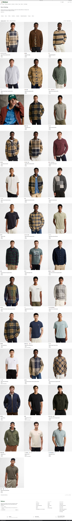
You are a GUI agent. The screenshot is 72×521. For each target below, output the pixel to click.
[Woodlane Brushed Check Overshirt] (46, 168)
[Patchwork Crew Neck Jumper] (70, 168)
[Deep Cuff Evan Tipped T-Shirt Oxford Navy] (36, 327)
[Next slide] (23, 37)
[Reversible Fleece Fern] (12, 436)
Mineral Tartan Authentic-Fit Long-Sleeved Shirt (55, 272)
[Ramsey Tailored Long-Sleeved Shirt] (70, 59)
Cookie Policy (61, 504)
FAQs (48, 506)
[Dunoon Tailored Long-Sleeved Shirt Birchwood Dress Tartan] (12, 37)
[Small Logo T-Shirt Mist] (36, 436)
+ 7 (55, 89)
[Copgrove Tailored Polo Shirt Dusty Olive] (60, 110)
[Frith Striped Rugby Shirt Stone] (60, 37)
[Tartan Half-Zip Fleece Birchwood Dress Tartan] (12, 327)
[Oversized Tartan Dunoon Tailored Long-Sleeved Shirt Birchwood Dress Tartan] (36, 364)
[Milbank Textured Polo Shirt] (22, 350)
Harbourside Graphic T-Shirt (28, 272)
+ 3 (31, 343)
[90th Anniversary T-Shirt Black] (36, 400)
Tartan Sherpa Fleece (27, 127)
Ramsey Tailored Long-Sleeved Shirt (53, 91)
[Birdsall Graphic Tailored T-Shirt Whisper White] (36, 291)
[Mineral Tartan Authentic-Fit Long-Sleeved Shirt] (70, 241)
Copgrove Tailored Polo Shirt (52, 127)
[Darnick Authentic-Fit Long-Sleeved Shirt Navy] (12, 255)
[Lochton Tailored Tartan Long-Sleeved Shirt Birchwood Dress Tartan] (60, 364)
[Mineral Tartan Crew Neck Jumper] (70, 277)
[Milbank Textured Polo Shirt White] (12, 364)
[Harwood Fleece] (22, 386)
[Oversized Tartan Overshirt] (22, 132)
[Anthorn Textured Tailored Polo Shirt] (22, 168)
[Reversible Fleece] (22, 422)
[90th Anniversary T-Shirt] (46, 386)
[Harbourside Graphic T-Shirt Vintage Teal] (36, 255)
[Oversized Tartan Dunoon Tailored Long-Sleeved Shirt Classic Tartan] (12, 291)
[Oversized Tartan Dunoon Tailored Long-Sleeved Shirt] (22, 277)
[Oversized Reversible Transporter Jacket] (70, 386)
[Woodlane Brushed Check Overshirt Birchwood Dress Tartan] (36, 182)
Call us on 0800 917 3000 (61, 516)
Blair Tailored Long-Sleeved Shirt (29, 91)
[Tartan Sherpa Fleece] (46, 96)
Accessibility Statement (63, 505)
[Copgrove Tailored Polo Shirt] (70, 96)
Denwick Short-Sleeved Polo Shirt (53, 236)
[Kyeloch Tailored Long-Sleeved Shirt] (46, 205)
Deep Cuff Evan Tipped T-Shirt (29, 345)
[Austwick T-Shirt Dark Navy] (12, 218)
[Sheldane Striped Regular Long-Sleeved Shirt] (22, 59)
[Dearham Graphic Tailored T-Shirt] (70, 313)
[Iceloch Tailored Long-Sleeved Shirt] (46, 132)
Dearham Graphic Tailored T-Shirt (53, 345)
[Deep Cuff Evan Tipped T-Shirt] (46, 313)
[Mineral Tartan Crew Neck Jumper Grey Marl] (60, 291)
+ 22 (31, 452)
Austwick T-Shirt (3, 236)
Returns (49, 504)
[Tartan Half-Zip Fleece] (22, 313)
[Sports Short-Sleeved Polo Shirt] (22, 459)
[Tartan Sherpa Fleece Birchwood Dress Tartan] (36, 110)
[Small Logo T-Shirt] (46, 422)
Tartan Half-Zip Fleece (4, 345)
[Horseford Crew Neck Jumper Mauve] (60, 146)
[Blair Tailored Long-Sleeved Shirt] (46, 59)
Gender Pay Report (62, 510)
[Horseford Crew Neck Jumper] (70, 132)
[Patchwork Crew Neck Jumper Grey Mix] (60, 182)
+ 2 (55, 162)
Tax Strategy (61, 511)
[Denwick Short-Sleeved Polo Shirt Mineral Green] (60, 218)
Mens (2, 506)
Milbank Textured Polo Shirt (4, 381)
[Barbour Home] (4, 2)
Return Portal (49, 505)
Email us (10, 516)
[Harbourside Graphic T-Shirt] (46, 241)
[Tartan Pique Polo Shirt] (70, 422)
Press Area (37, 504)
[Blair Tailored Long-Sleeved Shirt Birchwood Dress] (36, 73)
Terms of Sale (61, 506)
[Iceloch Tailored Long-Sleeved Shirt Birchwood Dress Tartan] (36, 146)
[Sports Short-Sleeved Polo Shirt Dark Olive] (12, 473)
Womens (5, 506)
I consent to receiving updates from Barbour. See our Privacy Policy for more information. (9, 508)
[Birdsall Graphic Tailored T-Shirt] (46, 277)
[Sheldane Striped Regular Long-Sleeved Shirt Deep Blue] (12, 73)
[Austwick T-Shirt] (22, 205)
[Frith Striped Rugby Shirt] (70, 23)
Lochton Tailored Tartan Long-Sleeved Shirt (54, 381)
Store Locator (70, 0)
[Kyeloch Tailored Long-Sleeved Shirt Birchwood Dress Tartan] (36, 218)
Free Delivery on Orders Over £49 (36, 0)
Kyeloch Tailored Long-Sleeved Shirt (29, 236)
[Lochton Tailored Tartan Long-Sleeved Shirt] (70, 350)
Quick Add (36, 123)
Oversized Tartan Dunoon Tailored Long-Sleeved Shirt (32, 381)
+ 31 (55, 452)
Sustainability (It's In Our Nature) (40, 509)
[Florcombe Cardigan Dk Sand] (36, 37)
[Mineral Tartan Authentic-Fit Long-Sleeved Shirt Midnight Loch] (60, 255)
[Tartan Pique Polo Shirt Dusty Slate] (60, 436)
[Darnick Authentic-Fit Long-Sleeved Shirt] (22, 241)
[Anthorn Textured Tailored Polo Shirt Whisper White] (12, 182)
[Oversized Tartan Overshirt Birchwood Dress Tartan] (12, 146)
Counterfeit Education (39, 505)
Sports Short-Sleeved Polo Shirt (5, 490)
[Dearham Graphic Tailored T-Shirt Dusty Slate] (60, 327)
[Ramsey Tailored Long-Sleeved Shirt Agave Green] (60, 73)
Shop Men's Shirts (12, 123)
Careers (37, 506)
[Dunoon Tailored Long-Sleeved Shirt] (22, 23)
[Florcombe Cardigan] (46, 23)
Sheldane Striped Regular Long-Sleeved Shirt (7, 91)
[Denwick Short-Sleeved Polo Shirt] (70, 205)
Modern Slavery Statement (63, 509)
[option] (12, 40)
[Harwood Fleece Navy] (12, 400)
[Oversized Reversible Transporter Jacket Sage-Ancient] (60, 400)
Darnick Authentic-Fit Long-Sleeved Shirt (6, 272)
